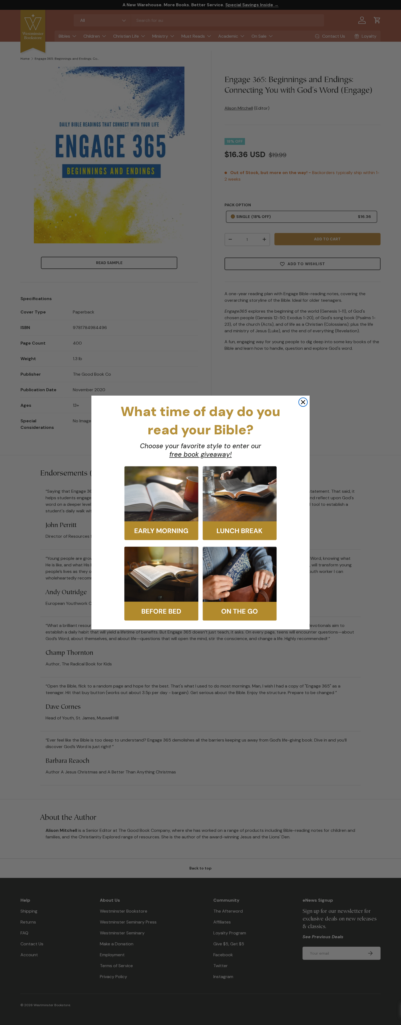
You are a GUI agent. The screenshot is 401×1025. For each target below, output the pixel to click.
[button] (161, 503)
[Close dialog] (303, 402)
